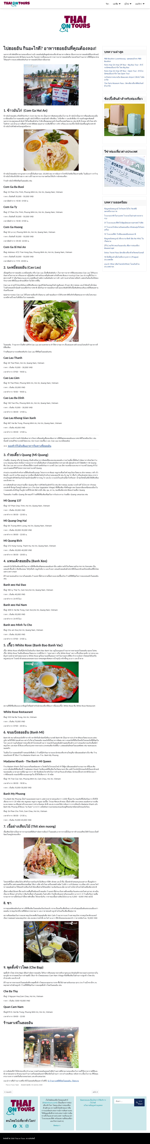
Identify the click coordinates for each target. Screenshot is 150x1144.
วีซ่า (107, 4)
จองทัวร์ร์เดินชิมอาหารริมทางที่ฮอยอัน (29, 445)
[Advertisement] (66, 23)
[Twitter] (21, 1126)
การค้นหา (140, 1102)
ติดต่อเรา (56, 1125)
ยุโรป (127, 4)
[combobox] (124, 1101)
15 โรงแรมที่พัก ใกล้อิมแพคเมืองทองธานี (120, 234)
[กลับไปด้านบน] (146, 1140)
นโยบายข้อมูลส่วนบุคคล (93, 1105)
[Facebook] (14, 1126)
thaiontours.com (50, 1103)
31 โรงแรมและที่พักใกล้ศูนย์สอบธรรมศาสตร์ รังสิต (123, 223)
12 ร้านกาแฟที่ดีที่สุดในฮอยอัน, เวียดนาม (63, 1081)
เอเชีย (115, 4)
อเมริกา (138, 4)
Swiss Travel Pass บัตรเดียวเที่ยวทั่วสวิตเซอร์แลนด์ (124, 252)
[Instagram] (27, 1126)
